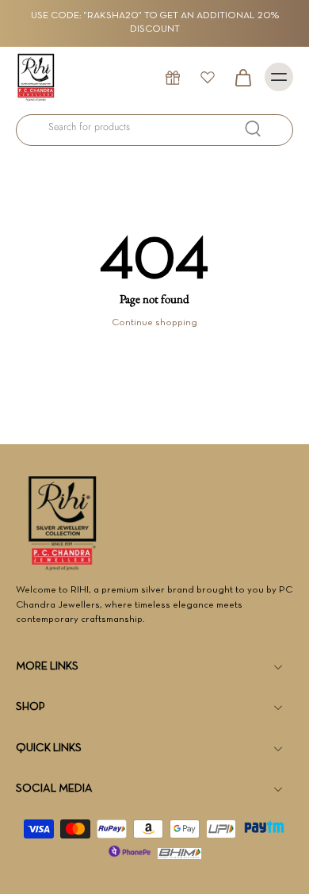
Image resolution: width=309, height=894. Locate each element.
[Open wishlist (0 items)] (208, 77)
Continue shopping (154, 323)
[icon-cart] (242, 77)
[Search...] (253, 128)
